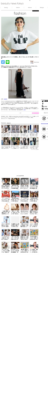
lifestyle (42, 7)
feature (30, 7)
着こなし (29, 117)
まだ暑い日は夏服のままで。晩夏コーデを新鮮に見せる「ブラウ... (6, 135)
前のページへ (35, 113)
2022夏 (10, 116)
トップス (4, 117)
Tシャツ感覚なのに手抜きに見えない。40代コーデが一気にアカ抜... (34, 147)
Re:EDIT (5, 99)
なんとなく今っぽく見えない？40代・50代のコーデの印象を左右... (15, 135)
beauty (6, 7)
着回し (32, 117)
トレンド (7, 117)
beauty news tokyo (11, 118)
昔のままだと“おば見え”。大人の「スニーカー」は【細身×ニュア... (15, 147)
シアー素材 (33, 116)
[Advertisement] (20, 161)
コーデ (30, 116)
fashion (18, 7)
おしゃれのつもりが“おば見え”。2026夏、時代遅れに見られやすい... (6, 147)
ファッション (11, 117)
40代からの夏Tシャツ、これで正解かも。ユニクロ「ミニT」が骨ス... (24, 135)
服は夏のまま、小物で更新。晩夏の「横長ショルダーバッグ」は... (34, 135)
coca (24, 109)
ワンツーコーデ (25, 117)
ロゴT (21, 117)
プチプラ (16, 117)
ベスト (19, 117)
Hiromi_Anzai (18, 116)
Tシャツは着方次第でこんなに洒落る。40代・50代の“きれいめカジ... (24, 147)
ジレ (36, 116)
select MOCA (26, 116)
